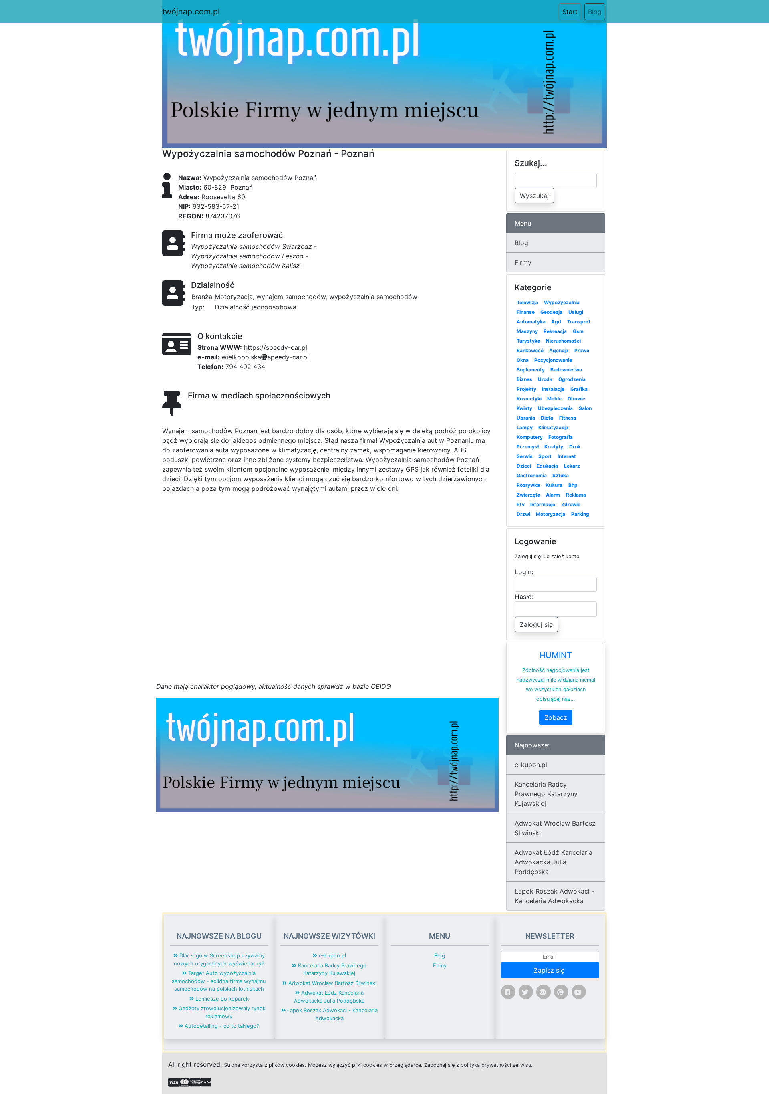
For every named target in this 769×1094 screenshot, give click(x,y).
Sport (545, 456)
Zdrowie (570, 504)
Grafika (579, 389)
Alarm (553, 495)
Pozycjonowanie (553, 360)
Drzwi (523, 514)
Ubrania (526, 418)
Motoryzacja (550, 514)
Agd (556, 322)
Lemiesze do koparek (221, 998)
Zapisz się (550, 970)
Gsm (578, 331)
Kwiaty (524, 408)
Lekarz (572, 466)
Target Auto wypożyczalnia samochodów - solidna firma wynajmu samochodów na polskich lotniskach (219, 981)
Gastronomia (532, 475)
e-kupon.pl (531, 765)
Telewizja (527, 302)
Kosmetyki (529, 399)
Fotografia (560, 437)
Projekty (526, 389)
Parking (580, 514)
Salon (585, 408)
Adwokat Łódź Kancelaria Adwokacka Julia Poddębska (553, 862)
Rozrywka (528, 485)
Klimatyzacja (553, 427)
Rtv (521, 504)
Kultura (554, 485)
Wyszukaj (534, 196)
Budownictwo (566, 370)
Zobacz (555, 717)
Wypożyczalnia (562, 302)
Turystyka (528, 341)
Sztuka (560, 475)
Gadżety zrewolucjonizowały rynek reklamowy (221, 1012)
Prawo (581, 350)
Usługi (575, 312)
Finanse (526, 312)
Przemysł (528, 447)
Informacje (542, 504)
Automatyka (531, 322)
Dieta (547, 418)
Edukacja (547, 466)
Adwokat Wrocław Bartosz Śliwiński (555, 828)
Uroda (545, 379)
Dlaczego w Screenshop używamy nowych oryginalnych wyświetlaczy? (219, 959)
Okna (523, 360)
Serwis (525, 456)
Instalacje (553, 389)
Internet (567, 456)
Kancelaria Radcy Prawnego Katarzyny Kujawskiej (546, 793)
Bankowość (530, 350)
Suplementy (531, 370)
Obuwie (576, 399)
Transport (578, 322)
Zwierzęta (528, 495)
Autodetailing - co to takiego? (221, 1026)
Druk (574, 447)
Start (571, 11)
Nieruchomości (563, 341)
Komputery (530, 437)
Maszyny (527, 331)
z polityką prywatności (483, 1065)
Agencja (558, 350)
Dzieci (524, 466)
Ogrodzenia (572, 379)
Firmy (523, 262)
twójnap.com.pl (191, 11)
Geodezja (551, 312)
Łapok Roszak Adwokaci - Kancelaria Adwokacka (554, 896)
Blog (595, 12)
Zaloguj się (536, 624)
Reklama (576, 495)
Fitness (567, 418)
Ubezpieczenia (555, 408)
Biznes (524, 379)
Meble (554, 399)
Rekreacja (555, 331)
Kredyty (553, 447)
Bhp (573, 485)
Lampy (525, 427)
